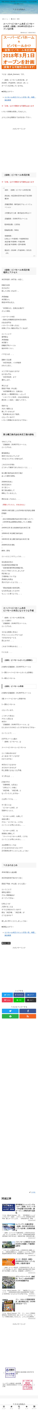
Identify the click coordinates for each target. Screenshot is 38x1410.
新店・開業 (7, 943)
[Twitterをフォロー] (10, 1011)
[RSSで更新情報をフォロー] (27, 1016)
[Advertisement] (19, 149)
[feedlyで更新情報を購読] (10, 1016)
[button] (34, 657)
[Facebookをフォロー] (27, 1011)
